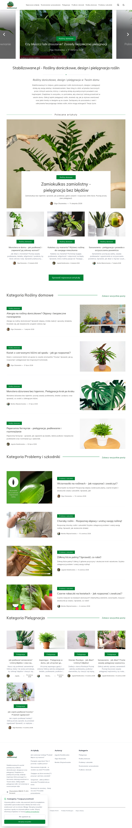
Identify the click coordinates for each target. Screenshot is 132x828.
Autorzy (58, 750)
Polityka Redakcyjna (67, 810)
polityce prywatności (32, 812)
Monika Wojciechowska (63, 762)
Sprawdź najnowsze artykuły (66, 277)
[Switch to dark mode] (123, 5)
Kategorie (83, 750)
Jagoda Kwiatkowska (62, 755)
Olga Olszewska (60, 759)
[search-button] (118, 5)
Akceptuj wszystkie (24, 822)
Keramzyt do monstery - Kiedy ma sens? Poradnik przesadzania (41, 790)
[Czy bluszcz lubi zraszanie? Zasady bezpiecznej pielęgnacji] (66, 34)
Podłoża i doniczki (78, 5)
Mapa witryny (80, 810)
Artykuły (35, 750)
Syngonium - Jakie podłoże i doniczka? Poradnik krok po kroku (40, 782)
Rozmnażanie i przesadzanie (51, 5)
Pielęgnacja (66, 5)
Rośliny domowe (91, 5)
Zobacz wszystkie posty (113, 296)
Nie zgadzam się (24, 817)
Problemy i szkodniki (105, 5)
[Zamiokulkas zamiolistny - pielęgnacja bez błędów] (66, 163)
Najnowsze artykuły (32, 5)
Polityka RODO (54, 810)
